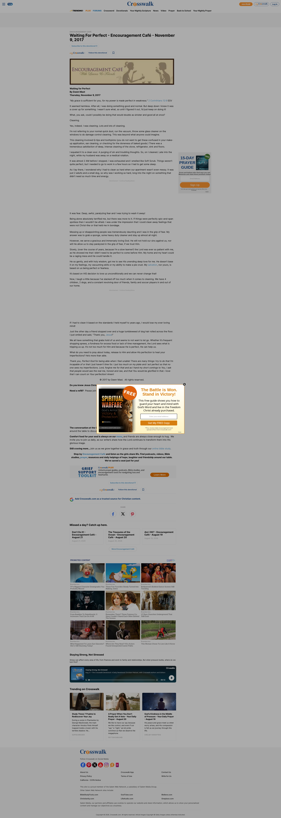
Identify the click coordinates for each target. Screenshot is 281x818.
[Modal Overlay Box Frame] (140, 409)
